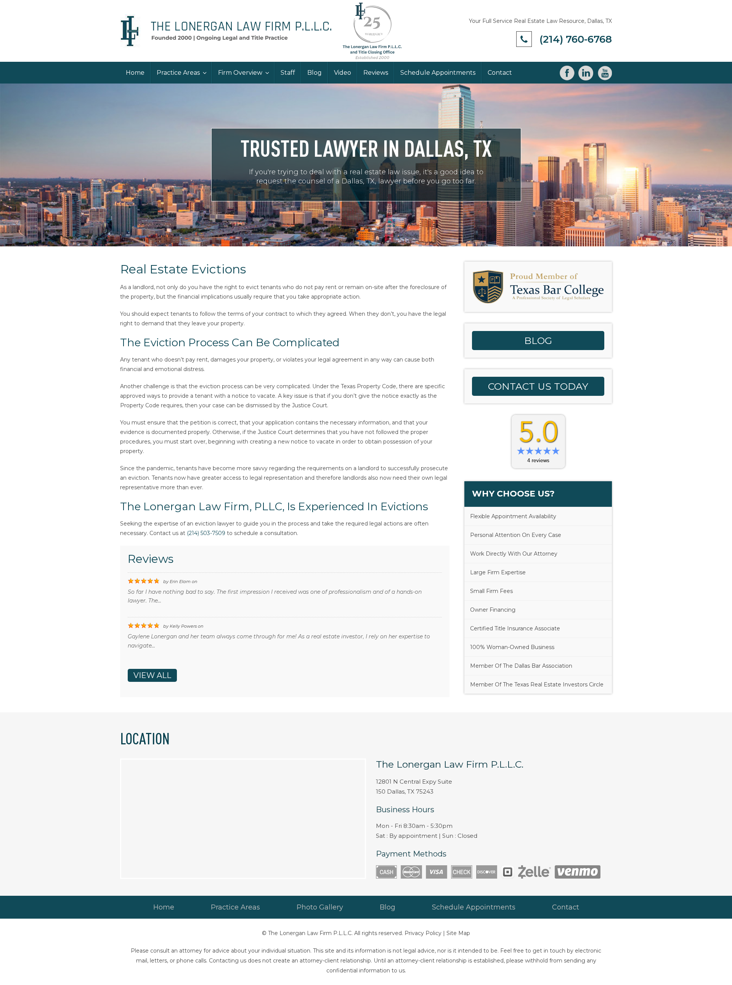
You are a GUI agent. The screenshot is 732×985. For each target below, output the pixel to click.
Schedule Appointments (437, 72)
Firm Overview (240, 72)
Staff (288, 72)
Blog (314, 72)
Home (135, 72)
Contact (500, 72)
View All (152, 675)
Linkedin (585, 73)
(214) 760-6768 (575, 39)
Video (342, 72)
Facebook (567, 73)
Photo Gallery (320, 907)
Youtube (604, 73)
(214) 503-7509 (206, 533)
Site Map (458, 933)
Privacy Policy (423, 933)
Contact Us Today (538, 386)
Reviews (375, 72)
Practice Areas (178, 72)
